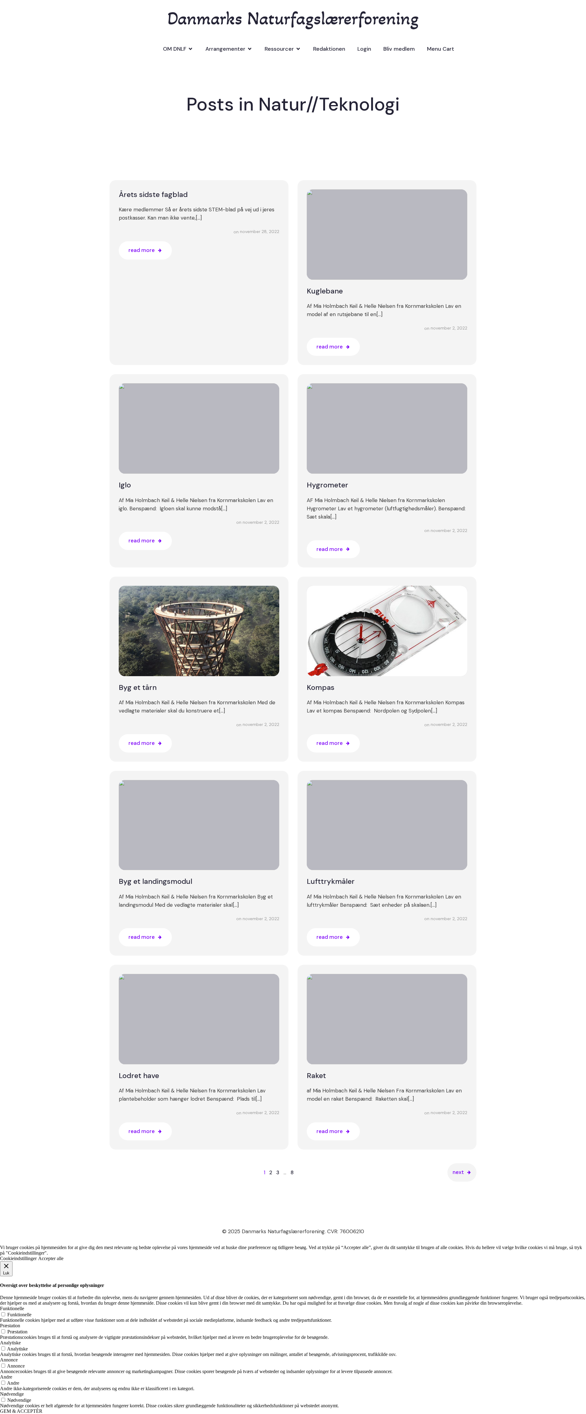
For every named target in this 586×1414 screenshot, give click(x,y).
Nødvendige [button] (12, 1394)
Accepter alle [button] (50, 1258)
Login (364, 49)
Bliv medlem (399, 49)
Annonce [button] (9, 1359)
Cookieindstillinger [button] (18, 1258)
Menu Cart (440, 49)
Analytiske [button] (10, 1342)
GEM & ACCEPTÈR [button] (21, 1411)
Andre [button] (6, 1376)
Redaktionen (329, 49)
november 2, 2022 (449, 328)
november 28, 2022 (259, 231)
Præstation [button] (10, 1325)
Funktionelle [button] (12, 1308)
